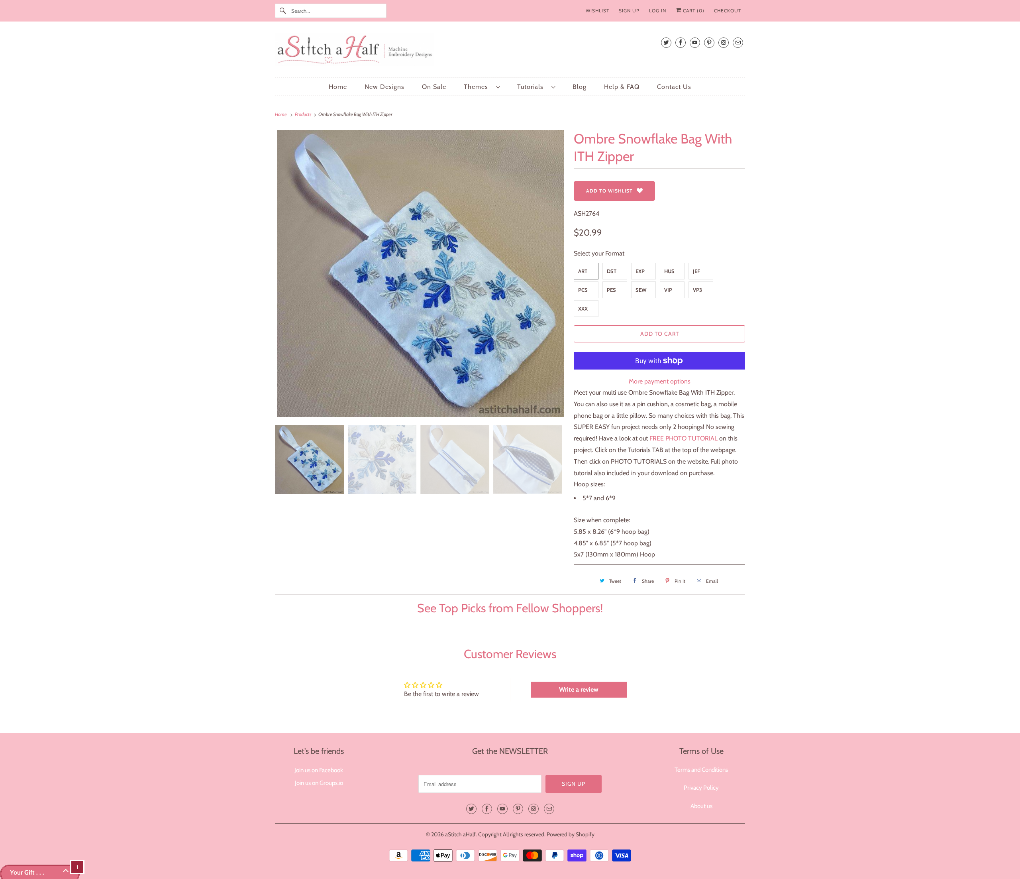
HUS (669, 271)
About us (701, 806)
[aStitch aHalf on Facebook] (680, 42)
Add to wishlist (609, 191)
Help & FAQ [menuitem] (621, 86)
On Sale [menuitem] (434, 86)
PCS (583, 290)
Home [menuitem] (338, 86)
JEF (696, 271)
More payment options (659, 381)
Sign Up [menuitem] (629, 11)
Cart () (692, 11)
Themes (478, 86)
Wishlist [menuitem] (597, 11)
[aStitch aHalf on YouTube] (695, 42)
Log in (657, 11)
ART (582, 271)
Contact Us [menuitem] (674, 86)
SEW (641, 290)
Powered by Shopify (570, 834)
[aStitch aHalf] (510, 51)
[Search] (283, 11)
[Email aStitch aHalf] (738, 42)
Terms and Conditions (701, 769)
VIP (668, 290)
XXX (583, 308)
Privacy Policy (701, 787)
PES (611, 290)
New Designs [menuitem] (384, 86)
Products (303, 114)
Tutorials (532, 86)
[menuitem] (482, 86)
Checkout (727, 11)
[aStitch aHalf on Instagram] (723, 42)
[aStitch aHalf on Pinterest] (709, 42)
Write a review (578, 689)
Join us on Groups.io (319, 783)
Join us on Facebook (318, 770)
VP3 (697, 290)
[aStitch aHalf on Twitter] (666, 42)
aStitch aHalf (460, 834)
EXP (640, 271)
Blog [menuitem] (579, 86)
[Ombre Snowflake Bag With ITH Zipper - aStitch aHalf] (420, 273)
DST (611, 271)
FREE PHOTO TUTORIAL (683, 438)
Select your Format (599, 253)
